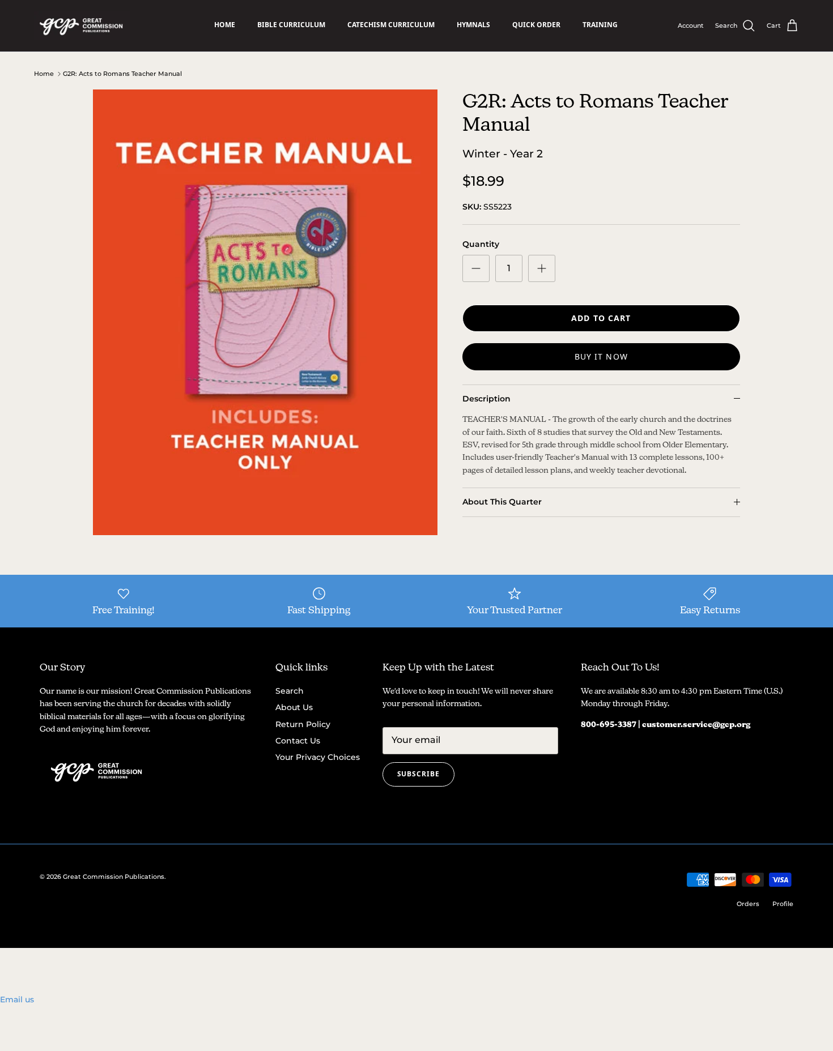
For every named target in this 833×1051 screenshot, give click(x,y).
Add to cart (601, 318)
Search (289, 691)
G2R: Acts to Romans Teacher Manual (122, 74)
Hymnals (473, 24)
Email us (17, 999)
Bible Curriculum (291, 24)
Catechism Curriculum (391, 24)
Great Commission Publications (113, 877)
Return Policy (302, 724)
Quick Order (536, 24)
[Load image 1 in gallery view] (265, 312)
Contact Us (297, 741)
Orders (748, 904)
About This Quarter (502, 502)
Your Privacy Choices (317, 757)
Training (600, 24)
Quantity (480, 244)
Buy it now (601, 356)
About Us (294, 707)
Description (486, 399)
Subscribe (418, 774)
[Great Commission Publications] (82, 25)
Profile (782, 904)
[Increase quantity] (541, 268)
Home (224, 24)
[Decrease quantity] (476, 268)
